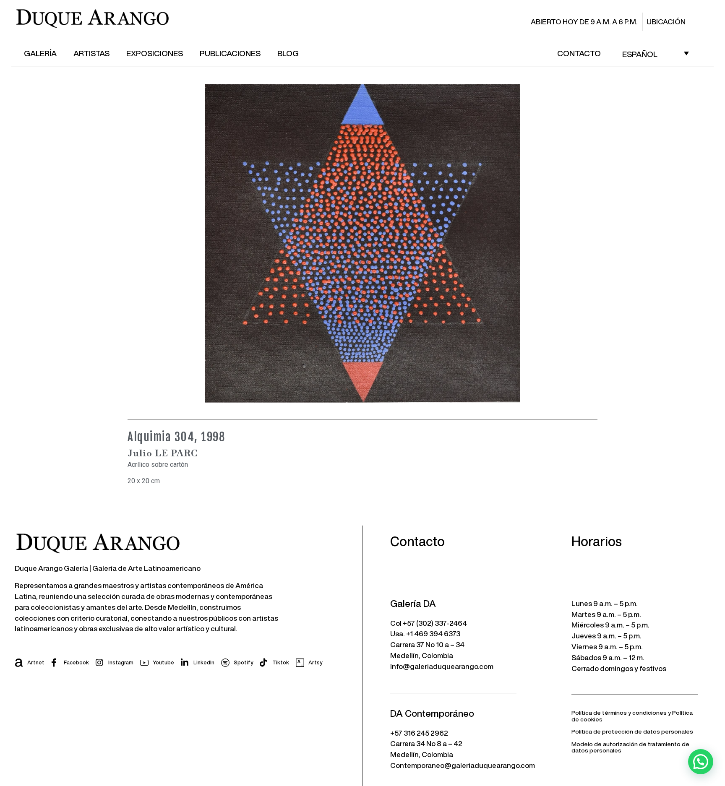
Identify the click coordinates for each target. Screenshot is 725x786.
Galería (40, 53)
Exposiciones (154, 53)
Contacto (579, 53)
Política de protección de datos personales (632, 731)
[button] (700, 761)
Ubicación (666, 21)
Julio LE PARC (163, 453)
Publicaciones (230, 53)
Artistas (91, 53)
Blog (288, 53)
